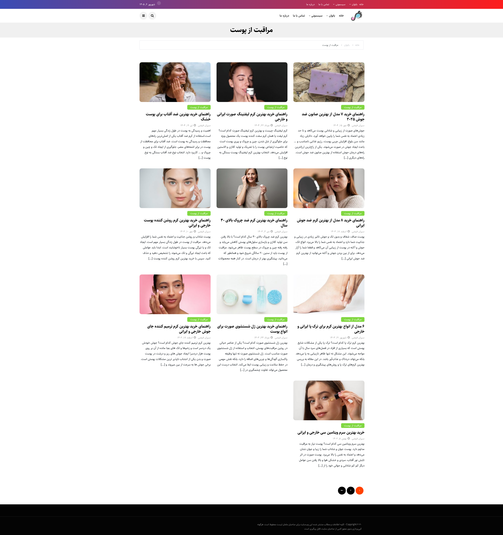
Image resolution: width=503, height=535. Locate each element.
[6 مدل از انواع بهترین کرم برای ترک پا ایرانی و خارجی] (328, 294)
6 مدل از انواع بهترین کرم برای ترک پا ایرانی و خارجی (330, 329)
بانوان (354, 4)
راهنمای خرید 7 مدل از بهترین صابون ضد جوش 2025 (333, 116)
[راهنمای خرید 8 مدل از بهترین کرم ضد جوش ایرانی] (328, 188)
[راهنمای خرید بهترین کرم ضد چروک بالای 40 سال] (252, 188)
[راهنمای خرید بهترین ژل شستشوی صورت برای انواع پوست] (252, 294)
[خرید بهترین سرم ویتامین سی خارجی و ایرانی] (328, 400)
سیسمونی (340, 4)
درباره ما (310, 4)
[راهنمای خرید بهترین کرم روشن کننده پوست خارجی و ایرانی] (175, 188)
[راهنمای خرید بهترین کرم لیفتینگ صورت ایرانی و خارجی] (252, 82)
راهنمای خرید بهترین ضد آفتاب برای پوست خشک (178, 116)
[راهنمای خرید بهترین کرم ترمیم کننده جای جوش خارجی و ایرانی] (175, 294)
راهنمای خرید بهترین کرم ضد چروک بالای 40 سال (254, 222)
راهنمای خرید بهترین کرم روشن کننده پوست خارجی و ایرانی (177, 222)
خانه (361, 4)
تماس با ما (324, 4)
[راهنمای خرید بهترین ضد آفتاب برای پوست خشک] (175, 82)
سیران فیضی (358, 125)
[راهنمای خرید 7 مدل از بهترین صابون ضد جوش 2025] (328, 82)
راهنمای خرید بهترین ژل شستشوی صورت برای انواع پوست (252, 329)
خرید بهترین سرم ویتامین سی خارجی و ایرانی (330, 432)
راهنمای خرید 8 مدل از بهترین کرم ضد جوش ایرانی (330, 222)
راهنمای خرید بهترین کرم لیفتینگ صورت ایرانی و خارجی (252, 116)
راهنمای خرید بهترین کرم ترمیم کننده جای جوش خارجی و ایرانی (178, 329)
